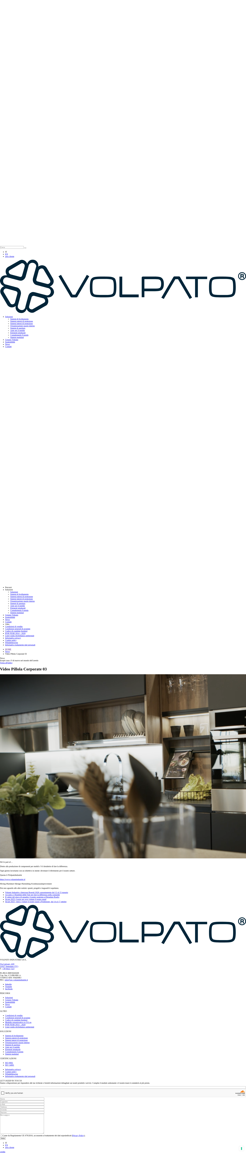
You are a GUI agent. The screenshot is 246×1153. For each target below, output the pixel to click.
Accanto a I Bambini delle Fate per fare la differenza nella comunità (32, 895)
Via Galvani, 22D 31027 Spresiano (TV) (9, 965)
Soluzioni (9, 317)
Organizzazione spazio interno (22, 326)
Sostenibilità (10, 342)
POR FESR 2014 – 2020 (15, 633)
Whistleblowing (11, 643)
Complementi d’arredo (19, 335)
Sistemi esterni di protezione (21, 321)
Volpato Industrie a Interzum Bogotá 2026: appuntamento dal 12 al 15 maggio (36, 892)
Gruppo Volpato (11, 340)
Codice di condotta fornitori (16, 631)
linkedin (8, 984)
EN (6, 254)
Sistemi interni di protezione (21, 323)
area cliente (9, 256)
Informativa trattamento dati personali (20, 645)
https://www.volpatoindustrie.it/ (12, 879)
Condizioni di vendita (14, 626)
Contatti (8, 347)
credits (2, 1152)
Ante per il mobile (17, 330)
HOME (8, 649)
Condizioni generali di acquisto (17, 629)
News (7, 344)
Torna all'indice (6, 663)
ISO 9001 (9, 1063)
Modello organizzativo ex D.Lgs (18, 1022)
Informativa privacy (13, 638)
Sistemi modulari (17, 337)
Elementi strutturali (17, 333)
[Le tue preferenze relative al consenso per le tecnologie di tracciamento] (241, 1148)
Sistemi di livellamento (19, 319)
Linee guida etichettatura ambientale (19, 636)
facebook (9, 989)
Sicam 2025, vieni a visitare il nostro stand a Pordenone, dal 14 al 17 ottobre (35, 902)
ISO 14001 (9, 1065)
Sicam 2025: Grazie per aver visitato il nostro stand (25, 899)
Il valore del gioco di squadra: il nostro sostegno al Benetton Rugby (32, 897)
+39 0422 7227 (8, 969)
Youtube (8, 986)
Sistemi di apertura (17, 328)
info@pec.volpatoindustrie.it (16, 980)
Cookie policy (11, 640)
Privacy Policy (78, 1135)
